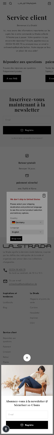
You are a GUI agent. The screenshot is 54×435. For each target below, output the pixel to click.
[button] (6, 429)
